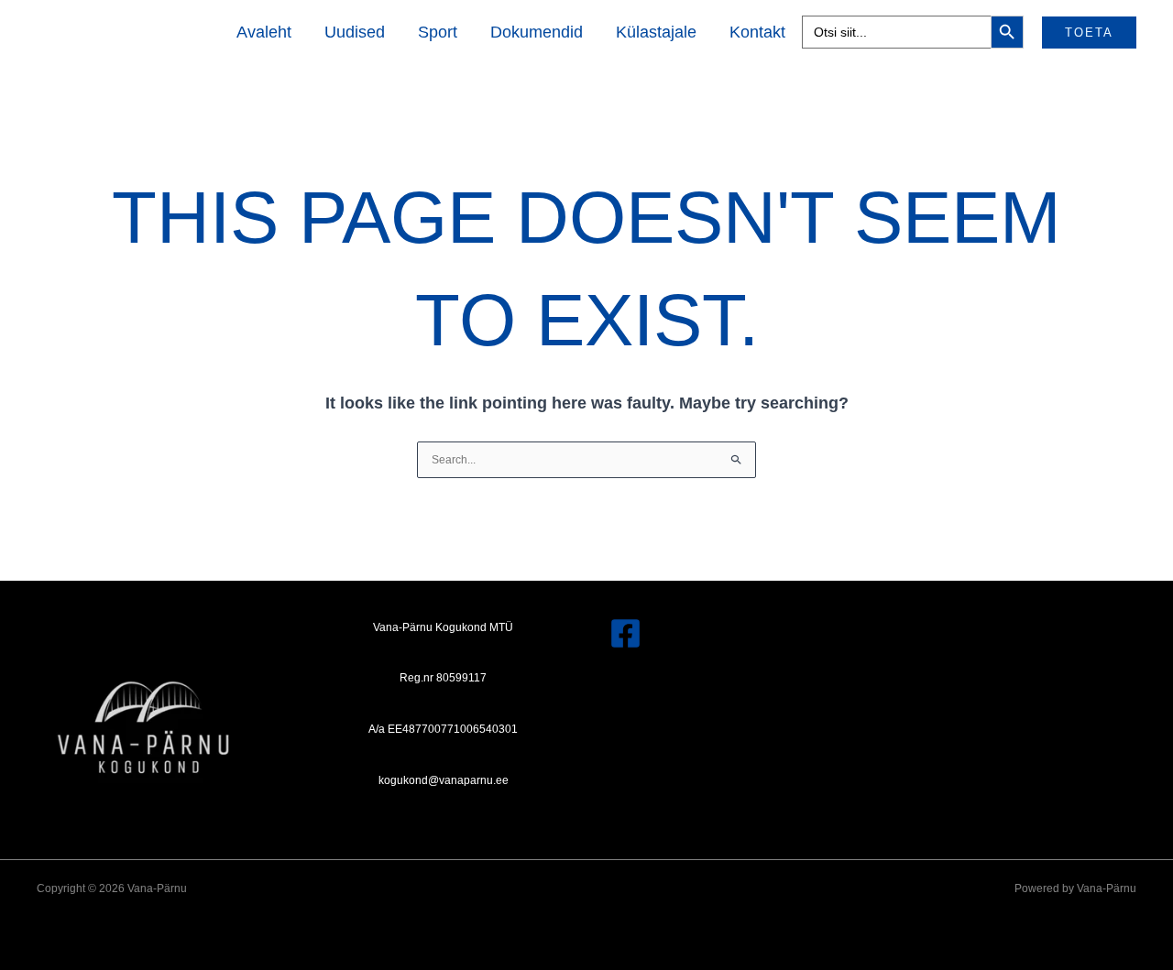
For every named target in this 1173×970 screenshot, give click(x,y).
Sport (437, 32)
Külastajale (656, 32)
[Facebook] (625, 633)
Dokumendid (536, 32)
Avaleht (263, 32)
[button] (1089, 32)
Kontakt (757, 32)
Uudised (354, 32)
